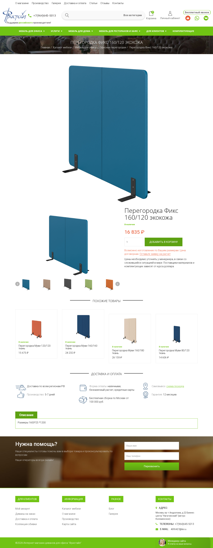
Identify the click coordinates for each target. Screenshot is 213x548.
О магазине (22, 3)
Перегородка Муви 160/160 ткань (81, 347)
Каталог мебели (62, 47)
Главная (45, 47)
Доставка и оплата (75, 3)
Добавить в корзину (163, 241)
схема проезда (175, 386)
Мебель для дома (79, 31)
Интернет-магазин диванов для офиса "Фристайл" (52, 542)
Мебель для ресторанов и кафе (118, 31)
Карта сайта (69, 524)
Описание (26, 415)
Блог (111, 508)
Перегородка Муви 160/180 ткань (128, 352)
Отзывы (104, 3)
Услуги (55, 31)
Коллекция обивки (26, 524)
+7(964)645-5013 (44, 15)
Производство (40, 3)
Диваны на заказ (25, 513)
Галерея (56, 3)
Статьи (93, 3)
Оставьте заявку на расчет (155, 254)
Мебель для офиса (30, 31)
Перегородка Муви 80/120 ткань (174, 352)
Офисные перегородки (113, 47)
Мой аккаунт (22, 508)
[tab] (26, 415)
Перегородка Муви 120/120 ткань (35, 347)
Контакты (117, 3)
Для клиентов (155, 31)
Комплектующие (183, 31)
